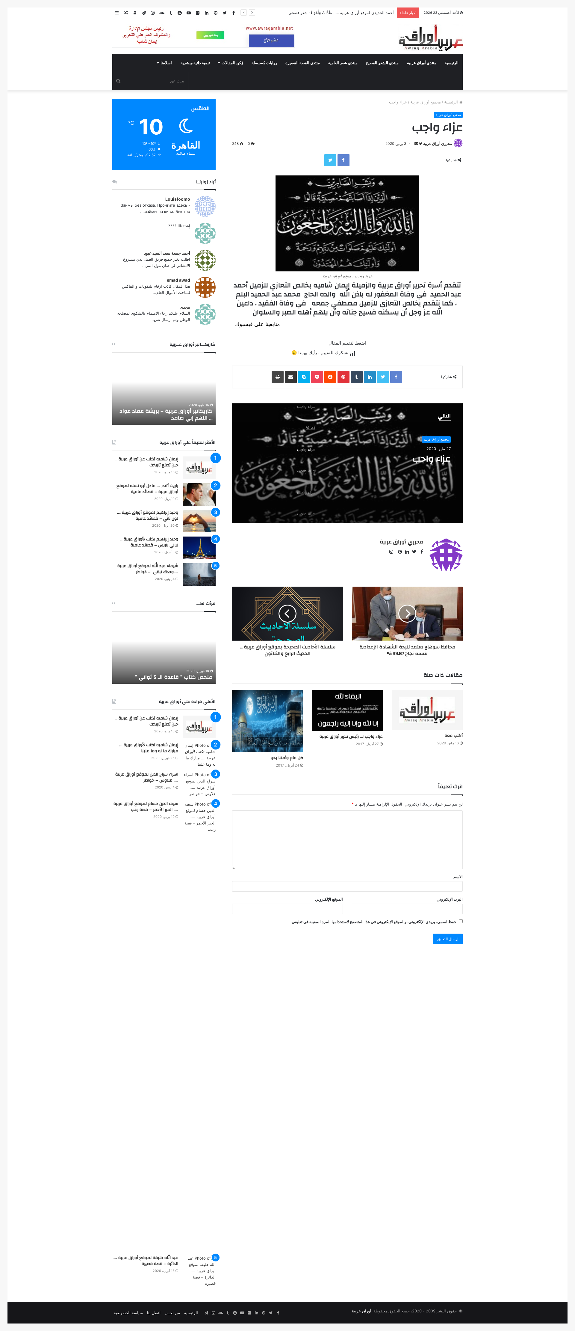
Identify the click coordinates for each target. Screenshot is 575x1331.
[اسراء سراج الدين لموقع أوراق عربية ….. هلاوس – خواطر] (199, 784)
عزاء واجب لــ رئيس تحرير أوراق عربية (351, 736)
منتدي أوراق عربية (421, 63)
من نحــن (172, 1312)
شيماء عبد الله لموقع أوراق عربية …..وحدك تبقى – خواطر (147, 569)
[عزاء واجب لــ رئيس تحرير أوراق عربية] (347, 710)
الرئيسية (452, 63)
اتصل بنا (154, 1312)
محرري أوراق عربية (437, 143)
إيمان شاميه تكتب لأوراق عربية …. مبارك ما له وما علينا (148, 748)
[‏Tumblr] (357, 377)
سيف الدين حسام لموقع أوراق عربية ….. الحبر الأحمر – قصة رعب (146, 807)
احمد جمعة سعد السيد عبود (167, 253)
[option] (347, 463)
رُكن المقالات (232, 63)
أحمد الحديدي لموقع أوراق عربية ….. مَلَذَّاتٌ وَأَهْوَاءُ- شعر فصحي (341, 12)
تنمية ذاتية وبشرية (195, 63)
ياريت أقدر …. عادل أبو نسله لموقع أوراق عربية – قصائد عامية (147, 489)
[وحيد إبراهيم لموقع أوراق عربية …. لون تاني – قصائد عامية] (199, 521)
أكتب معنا (453, 736)
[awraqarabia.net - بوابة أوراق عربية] (430, 37)
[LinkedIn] (370, 377)
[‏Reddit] (330, 377)
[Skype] (304, 377)
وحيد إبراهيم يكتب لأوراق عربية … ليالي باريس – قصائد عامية (149, 542)
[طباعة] (278, 377)
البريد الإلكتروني (450, 899)
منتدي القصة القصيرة (302, 63)
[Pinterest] (343, 377)
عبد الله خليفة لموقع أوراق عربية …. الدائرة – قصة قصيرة (146, 1261)
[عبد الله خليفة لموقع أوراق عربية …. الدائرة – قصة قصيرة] (199, 1271)
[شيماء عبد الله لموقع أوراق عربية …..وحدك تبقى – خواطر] (199, 574)
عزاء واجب (431, 458)
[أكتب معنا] (427, 710)
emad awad (178, 280)
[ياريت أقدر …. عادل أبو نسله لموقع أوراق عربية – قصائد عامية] (199, 494)
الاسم (458, 876)
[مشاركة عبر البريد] (291, 377)
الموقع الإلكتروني (329, 899)
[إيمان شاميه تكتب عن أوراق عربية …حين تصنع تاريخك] (199, 467)
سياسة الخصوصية (128, 1312)
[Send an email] (416, 143)
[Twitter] (330, 160)
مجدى (185, 307)
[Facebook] (343, 160)
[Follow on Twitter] (420, 143)
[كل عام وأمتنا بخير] (267, 721)
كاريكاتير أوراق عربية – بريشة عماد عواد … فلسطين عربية (166, 414)
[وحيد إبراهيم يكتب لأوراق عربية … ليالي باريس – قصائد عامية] (199, 548)
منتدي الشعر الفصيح (382, 63)
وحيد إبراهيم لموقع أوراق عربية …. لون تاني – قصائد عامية (147, 515)
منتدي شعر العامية (343, 63)
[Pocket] (317, 377)
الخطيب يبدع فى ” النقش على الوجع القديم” (170, 673)
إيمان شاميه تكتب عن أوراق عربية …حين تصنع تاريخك (146, 462)
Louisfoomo (177, 199)
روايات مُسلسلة (264, 63)
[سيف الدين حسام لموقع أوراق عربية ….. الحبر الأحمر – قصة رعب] (199, 1026)
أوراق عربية (361, 1311)
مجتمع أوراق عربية (425, 102)
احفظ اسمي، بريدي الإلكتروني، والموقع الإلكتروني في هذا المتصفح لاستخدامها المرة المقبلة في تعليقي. (374, 921)
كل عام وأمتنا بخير (286, 758)
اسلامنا (166, 63)
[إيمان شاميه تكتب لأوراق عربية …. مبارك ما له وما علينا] (199, 754)
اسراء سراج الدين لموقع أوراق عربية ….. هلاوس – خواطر (146, 777)
